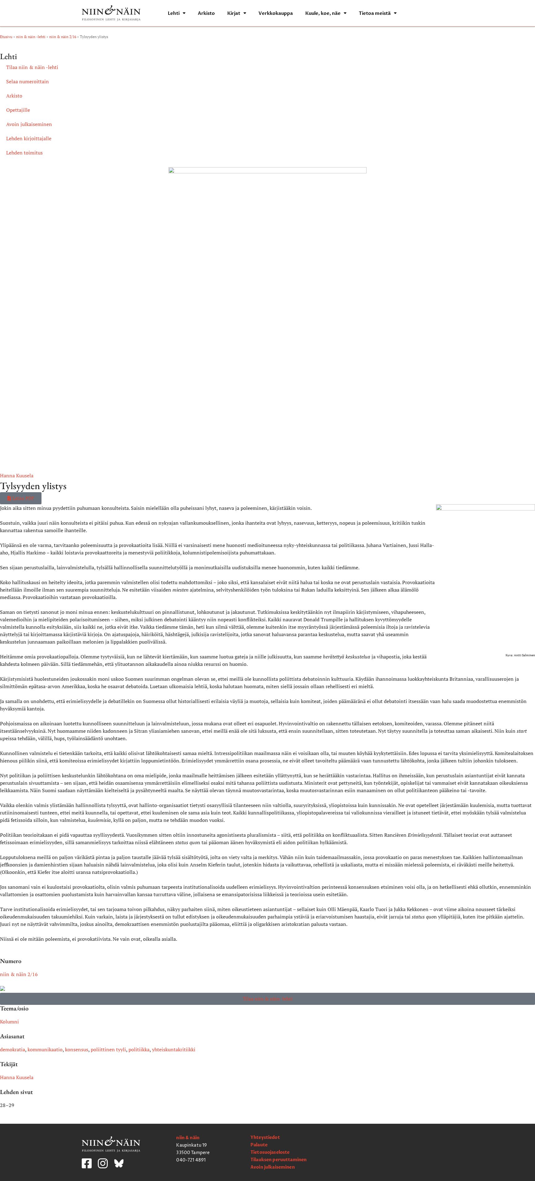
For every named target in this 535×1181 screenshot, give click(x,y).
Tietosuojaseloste (269, 1152)
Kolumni (9, 1021)
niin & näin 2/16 (62, 36)
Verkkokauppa (276, 13)
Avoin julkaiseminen (29, 124)
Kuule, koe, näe (323, 13)
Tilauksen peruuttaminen (278, 1160)
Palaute (259, 1145)
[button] (20, 498)
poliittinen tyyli (108, 1049)
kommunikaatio (45, 1049)
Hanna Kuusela (16, 475)
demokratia (12, 1049)
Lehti (174, 13)
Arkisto (206, 13)
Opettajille (18, 109)
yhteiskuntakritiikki (173, 1049)
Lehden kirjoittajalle (28, 138)
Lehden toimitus (24, 152)
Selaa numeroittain (27, 81)
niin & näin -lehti (31, 36)
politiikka (139, 1049)
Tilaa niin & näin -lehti (32, 67)
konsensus (76, 1049)
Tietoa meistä (375, 13)
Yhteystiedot (265, 1137)
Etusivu (6, 36)
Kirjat (233, 13)
